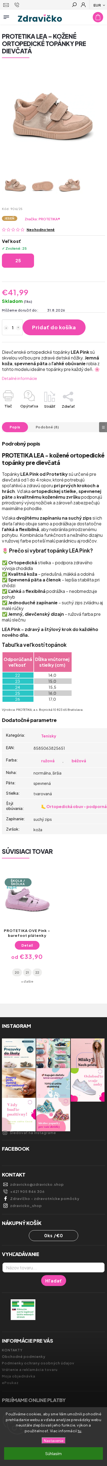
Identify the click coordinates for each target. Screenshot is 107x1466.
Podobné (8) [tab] (47, 427)
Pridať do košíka (54, 327)
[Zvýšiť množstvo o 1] (18, 327)
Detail (27, 945)
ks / (53, 1235)
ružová (48, 760)
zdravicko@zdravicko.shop (37, 1184)
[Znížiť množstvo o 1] (6, 327)
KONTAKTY (12, 1350)
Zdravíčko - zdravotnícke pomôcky (44, 1198)
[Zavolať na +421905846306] (17, 5)
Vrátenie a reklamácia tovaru (30, 1369)
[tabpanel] (27, 928)
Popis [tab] (15, 427)
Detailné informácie (19, 378)
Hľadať (53, 1280)
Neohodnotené (41, 229)
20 (17, 972)
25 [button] (18, 260)
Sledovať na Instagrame (33, 1132)
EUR (97, 5)
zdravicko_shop (26, 1205)
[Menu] (6, 16)
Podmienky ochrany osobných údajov (38, 1363)
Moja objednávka (18, 1376)
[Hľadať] (74, 5)
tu (79, 1431)
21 (27, 972)
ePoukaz (10, 1382)
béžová (79, 760)
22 (37, 972)
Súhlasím (53, 1453)
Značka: (42, 219)
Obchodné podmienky (23, 1356)
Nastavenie (53, 1440)
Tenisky (48, 735)
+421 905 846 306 (27, 1191)
